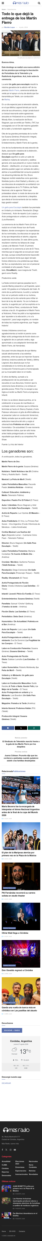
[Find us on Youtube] (15, 1150)
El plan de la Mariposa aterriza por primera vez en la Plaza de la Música (19, 854)
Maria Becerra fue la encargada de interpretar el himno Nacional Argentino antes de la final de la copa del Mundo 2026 (21, 811)
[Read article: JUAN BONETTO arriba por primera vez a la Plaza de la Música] (6, 1188)
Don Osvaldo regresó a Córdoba (17, 970)
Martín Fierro (14, 90)
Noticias (32, 1171)
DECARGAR (6, 1083)
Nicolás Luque (9, 27)
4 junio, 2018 (23, 27)
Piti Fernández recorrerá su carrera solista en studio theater (18, 894)
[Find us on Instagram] (10, 1150)
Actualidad (6, 1161)
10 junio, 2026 (7, 1014)
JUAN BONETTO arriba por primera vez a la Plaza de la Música (23, 1188)
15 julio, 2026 (7, 936)
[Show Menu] (3, 3)
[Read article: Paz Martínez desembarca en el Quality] (6, 1215)
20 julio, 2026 (7, 818)
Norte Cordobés (33, 1166)
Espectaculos (11, 9)
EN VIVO (12, 1231)
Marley (7, 99)
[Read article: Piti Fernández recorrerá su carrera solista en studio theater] (21, 876)
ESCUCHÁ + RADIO (12, 1030)
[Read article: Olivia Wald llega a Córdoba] (21, 916)
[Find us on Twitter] (6, 1149)
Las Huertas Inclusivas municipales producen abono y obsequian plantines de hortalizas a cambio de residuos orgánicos (26, 1202)
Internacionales (21, 1174)
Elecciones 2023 (19, 1162)
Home (4, 9)
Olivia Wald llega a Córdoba (15, 932)
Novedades (33, 1174)
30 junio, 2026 (7, 973)
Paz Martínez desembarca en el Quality (25, 1214)
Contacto (22, 1231)
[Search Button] (39, 3)
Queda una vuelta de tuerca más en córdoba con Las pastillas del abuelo (19, 1009)
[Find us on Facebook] (2, 1150)
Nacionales (33, 1161)
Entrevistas (19, 1167)
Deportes (5, 1172)
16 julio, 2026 (7, 899)
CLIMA (4, 1165)
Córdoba (5, 1168)
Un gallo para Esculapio (12, 207)
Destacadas (6, 1175)
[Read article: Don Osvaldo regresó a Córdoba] (21, 954)
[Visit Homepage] (21, 3)
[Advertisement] (21, 1102)
